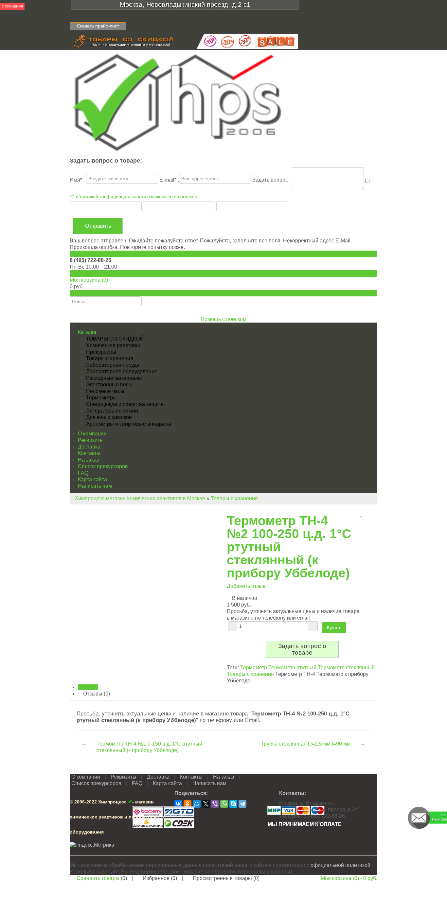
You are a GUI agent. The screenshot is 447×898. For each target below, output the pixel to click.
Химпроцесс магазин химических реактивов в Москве (140, 498)
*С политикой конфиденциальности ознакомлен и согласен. (134, 196)
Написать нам (95, 486)
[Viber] (215, 804)
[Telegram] (242, 804)
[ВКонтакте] (178, 804)
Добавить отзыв (246, 586)
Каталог (87, 332)
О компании (92, 433)
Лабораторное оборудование (121, 371)
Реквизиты (91, 440)
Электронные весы (109, 384)
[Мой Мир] (197, 804)
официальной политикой (340, 865)
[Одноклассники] (187, 804)
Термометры (101, 397)
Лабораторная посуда (112, 365)
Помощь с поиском (223, 319)
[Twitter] (206, 804)
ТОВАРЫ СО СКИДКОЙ (115, 339)
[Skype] (233, 804)
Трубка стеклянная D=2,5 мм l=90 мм (305, 744)
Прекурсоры (101, 352)
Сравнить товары (98, 878)
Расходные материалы (114, 378)
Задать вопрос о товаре (302, 649)
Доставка (89, 446)
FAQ (83, 473)
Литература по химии (112, 411)
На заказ (88, 460)
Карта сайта (92, 479)
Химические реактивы (113, 345)
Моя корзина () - (349, 878)
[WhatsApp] (224, 804)
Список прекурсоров (103, 466)
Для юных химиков (109, 417)
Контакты (89, 453)
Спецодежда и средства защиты (125, 404)
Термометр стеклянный (346, 667)
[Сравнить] (357, 514)
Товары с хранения (109, 358)
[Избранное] (361, 514)
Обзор (90, 687)
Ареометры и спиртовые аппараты (128, 424)
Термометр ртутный (292, 667)
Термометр (253, 667)
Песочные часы (105, 391)
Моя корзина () (89, 280)
